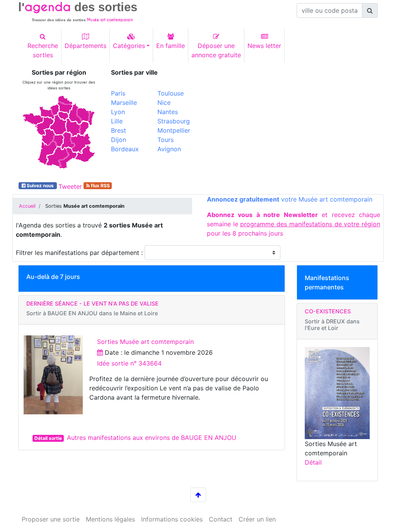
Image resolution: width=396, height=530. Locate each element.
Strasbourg (173, 121)
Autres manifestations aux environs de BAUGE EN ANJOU (151, 437)
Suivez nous (40, 185)
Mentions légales (110, 519)
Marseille (124, 102)
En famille (170, 46)
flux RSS (100, 185)
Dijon (118, 140)
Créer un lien (257, 519)
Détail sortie (48, 438)
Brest (118, 130)
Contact (220, 519)
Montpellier (173, 130)
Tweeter (70, 186)
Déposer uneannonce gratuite (216, 50)
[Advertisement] (291, 123)
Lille (117, 121)
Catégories (129, 46)
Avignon (169, 149)
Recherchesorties (42, 50)
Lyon (118, 112)
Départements (85, 46)
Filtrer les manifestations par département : (80, 252)
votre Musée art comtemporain (289, 199)
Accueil (27, 206)
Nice (164, 102)
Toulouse (170, 93)
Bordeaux (125, 149)
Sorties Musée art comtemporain (145, 341)
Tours (165, 140)
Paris (118, 93)
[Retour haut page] (198, 494)
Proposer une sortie (51, 519)
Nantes (167, 112)
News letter (264, 46)
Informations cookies (172, 519)
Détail (313, 462)
